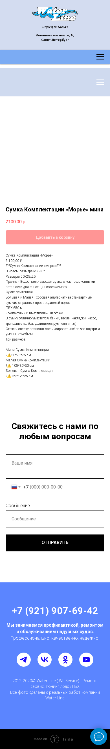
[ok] (65, 660)
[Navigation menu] (100, 57)
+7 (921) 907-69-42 (55, 610)
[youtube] (86, 660)
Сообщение (18, 505)
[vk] (45, 660)
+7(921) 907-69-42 (55, 27)
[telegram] (24, 660)
